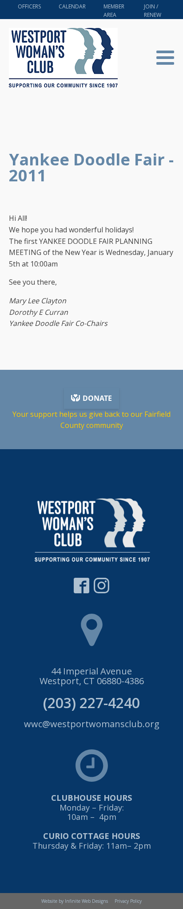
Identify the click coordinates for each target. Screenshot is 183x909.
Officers (29, 6)
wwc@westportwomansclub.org (91, 724)
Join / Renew (152, 11)
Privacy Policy (128, 901)
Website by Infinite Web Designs (74, 901)
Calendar (72, 6)
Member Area (113, 11)
